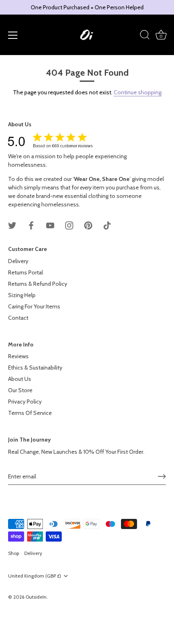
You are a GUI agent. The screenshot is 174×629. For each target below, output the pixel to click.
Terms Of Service (30, 412)
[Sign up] (162, 476)
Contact (18, 317)
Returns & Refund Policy (37, 283)
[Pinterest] (88, 225)
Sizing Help (22, 295)
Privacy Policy (25, 401)
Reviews (18, 356)
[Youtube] (50, 225)
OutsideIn (36, 597)
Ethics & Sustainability (35, 367)
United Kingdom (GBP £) (34, 576)
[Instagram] (69, 225)
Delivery (18, 261)
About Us (19, 378)
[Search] (145, 36)
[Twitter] (12, 225)
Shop (13, 553)
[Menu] (13, 35)
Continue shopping (137, 92)
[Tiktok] (107, 225)
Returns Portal (25, 272)
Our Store (20, 390)
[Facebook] (31, 225)
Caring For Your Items (34, 306)
